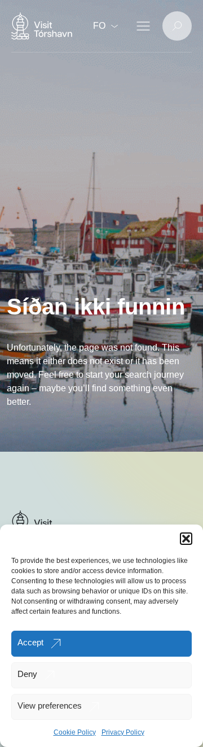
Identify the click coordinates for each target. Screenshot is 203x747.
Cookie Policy (75, 732)
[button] (186, 538)
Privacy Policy (123, 732)
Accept (30, 642)
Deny (27, 674)
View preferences (49, 705)
